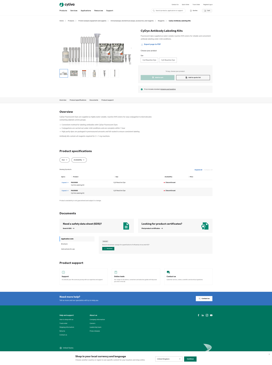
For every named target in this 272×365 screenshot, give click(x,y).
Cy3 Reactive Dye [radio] (149, 60)
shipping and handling (168, 89)
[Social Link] (198, 315)
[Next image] (131, 48)
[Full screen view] (130, 63)
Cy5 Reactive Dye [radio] (168, 60)
